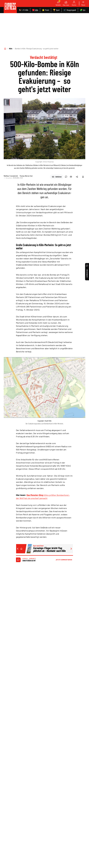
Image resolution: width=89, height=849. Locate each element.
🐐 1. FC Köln (23, 10)
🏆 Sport (56, 10)
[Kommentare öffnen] (66, 177)
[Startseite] (5, 49)
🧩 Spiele (83, 10)
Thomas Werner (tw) (26, 176)
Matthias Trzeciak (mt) (11, 176)
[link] (10, 6)
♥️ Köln (35, 10)
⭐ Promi (45, 10)
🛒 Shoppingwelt (70, 10)
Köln (10, 49)
